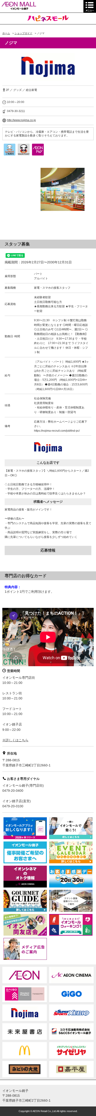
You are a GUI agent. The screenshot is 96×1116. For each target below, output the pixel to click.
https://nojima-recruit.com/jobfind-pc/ (57, 430)
